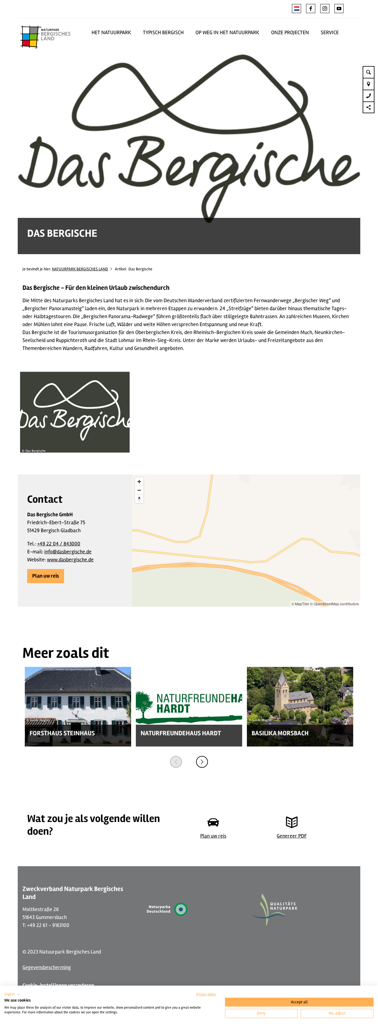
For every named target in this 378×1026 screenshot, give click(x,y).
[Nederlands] (296, 8)
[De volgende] (202, 762)
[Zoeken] (368, 72)
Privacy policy (206, 994)
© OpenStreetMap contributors (334, 603)
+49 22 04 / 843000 (58, 543)
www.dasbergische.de (70, 559)
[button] (310, 8)
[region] (246, 540)
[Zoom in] (139, 481)
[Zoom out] (139, 490)
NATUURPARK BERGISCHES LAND (80, 269)
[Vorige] (176, 762)
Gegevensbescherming (46, 967)
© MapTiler (300, 603)
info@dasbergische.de (68, 551)
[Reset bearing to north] (139, 498)
